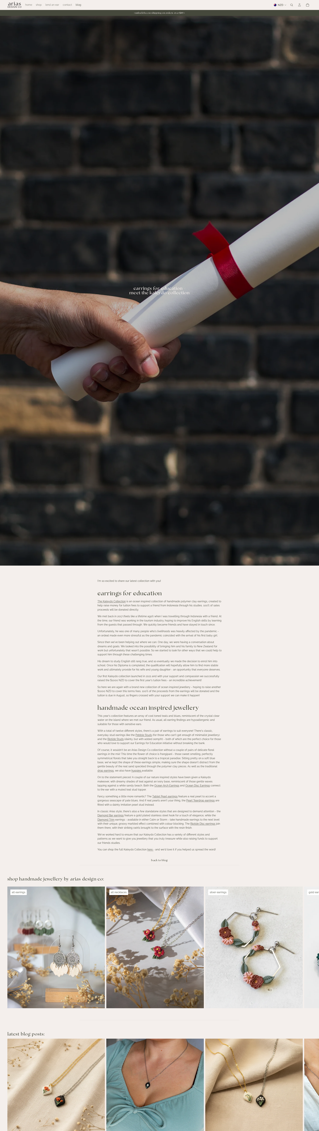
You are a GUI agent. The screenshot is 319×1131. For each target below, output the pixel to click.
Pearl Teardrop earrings (200, 800)
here (150, 849)
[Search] (292, 5)
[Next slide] (307, 947)
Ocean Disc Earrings (197, 785)
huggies (136, 770)
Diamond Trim (105, 819)
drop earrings (105, 770)
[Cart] (307, 5)
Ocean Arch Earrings (166, 785)
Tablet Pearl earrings (165, 796)
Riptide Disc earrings (202, 823)
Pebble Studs (144, 735)
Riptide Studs (115, 739)
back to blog (159, 860)
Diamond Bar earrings (110, 815)
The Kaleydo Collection (111, 601)
